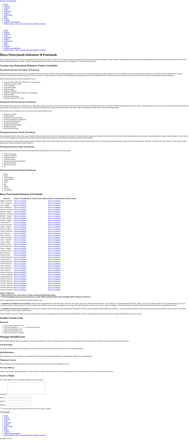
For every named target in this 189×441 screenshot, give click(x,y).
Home (6, 4)
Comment (3, 394)
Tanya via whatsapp (20, 201)
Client (6, 9)
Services (6, 6)
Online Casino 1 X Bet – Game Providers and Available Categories (25, 24)
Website (2, 405)
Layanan (6, 20)
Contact (6, 13)
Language (7, 8)
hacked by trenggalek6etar (8, 1)
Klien (5, 16)
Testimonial (7, 11)
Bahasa (6, 18)
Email (2, 401)
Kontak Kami (8, 15)
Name (2, 397)
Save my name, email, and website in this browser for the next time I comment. (26, 408)
